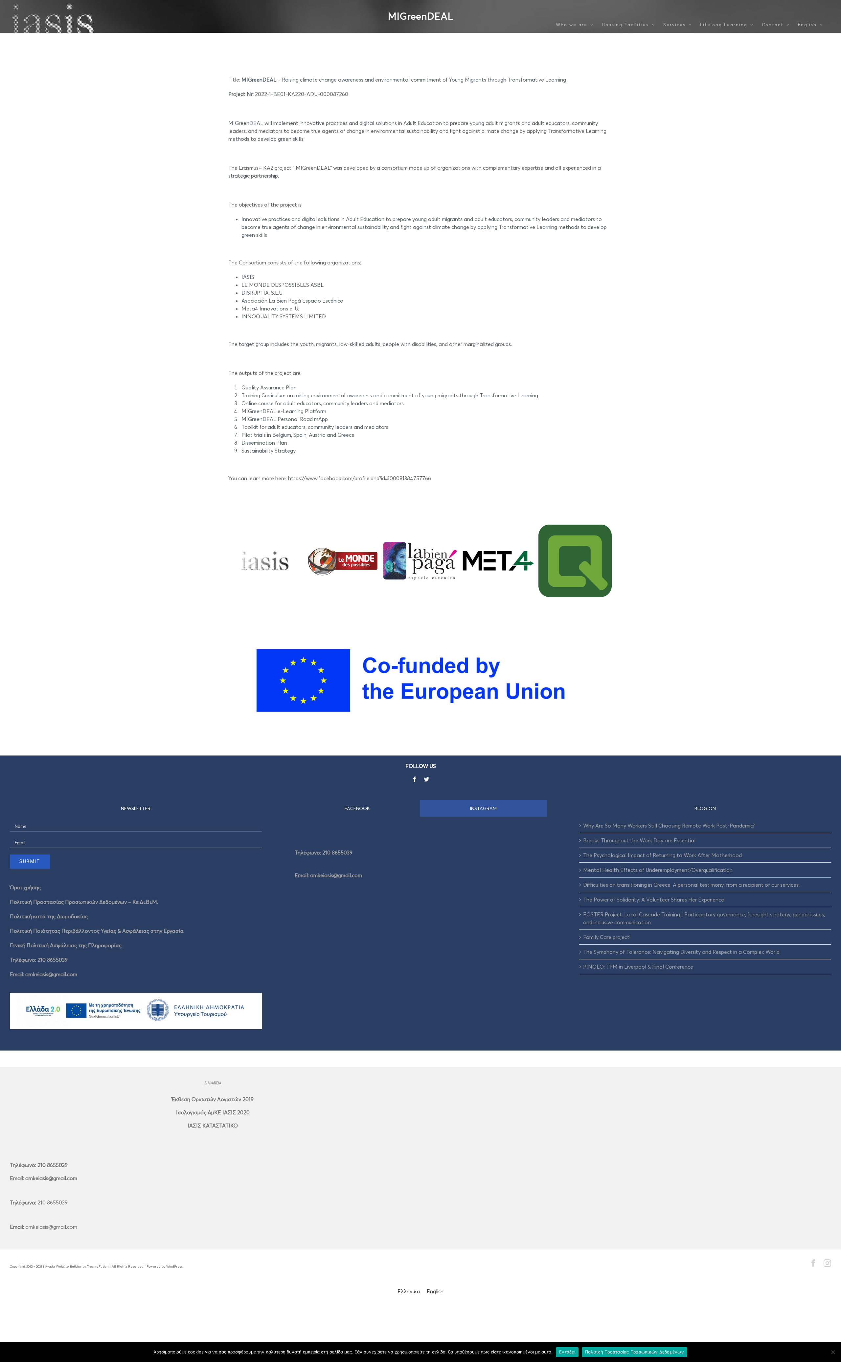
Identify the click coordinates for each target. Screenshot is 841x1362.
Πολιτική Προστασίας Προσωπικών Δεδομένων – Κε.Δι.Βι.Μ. (84, 902)
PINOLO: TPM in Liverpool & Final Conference (638, 966)
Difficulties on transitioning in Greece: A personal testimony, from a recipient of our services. (691, 884)
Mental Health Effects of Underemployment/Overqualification (658, 870)
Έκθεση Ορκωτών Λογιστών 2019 (213, 1099)
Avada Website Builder (63, 1266)
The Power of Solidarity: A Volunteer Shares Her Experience (653, 899)
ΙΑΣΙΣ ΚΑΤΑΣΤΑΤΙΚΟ (213, 1125)
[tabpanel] (421, 862)
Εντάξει (567, 1351)
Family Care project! (606, 937)
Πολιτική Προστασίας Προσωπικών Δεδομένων (634, 1351)
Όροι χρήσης (25, 887)
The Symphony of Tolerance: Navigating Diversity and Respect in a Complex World (681, 952)
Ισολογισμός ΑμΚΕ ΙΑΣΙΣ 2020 (213, 1112)
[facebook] (414, 779)
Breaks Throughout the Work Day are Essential (639, 840)
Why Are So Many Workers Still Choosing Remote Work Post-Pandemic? (669, 825)
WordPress (174, 1266)
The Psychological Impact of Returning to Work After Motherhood (662, 855)
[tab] (357, 808)
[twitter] (426, 779)
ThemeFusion (98, 1266)
